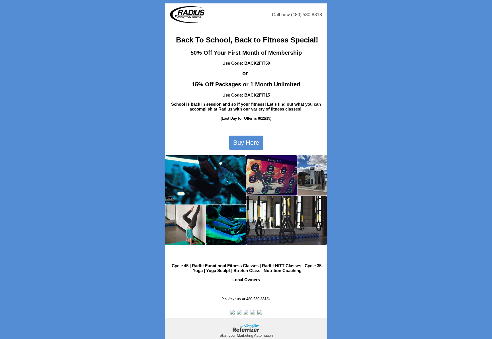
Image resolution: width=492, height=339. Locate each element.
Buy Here (246, 142)
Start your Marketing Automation (246, 335)
